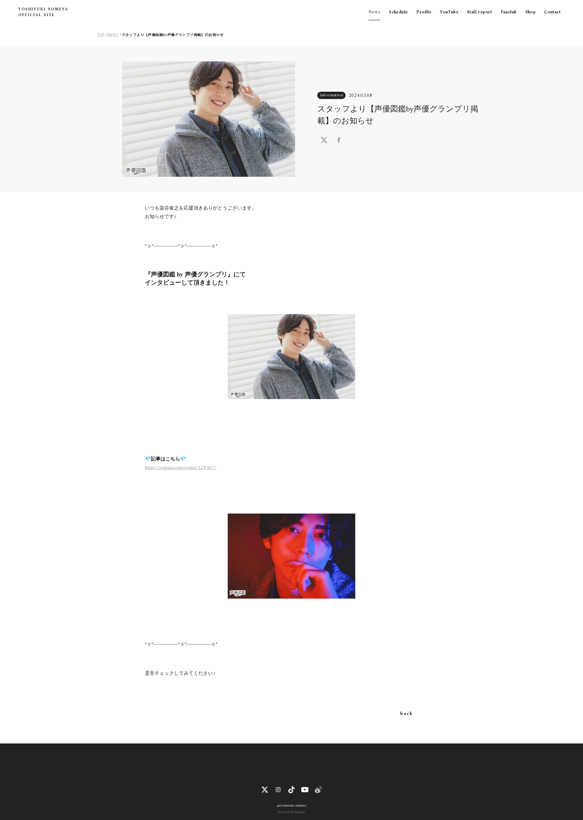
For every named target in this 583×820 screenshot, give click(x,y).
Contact (552, 12)
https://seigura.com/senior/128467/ (180, 467)
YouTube (449, 12)
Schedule (398, 12)
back (406, 713)
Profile (423, 12)
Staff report (479, 12)
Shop (530, 12)
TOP (100, 35)
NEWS (113, 35)
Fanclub (509, 12)
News (374, 12)
